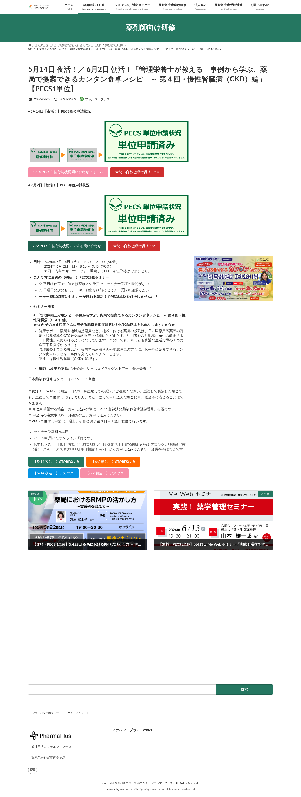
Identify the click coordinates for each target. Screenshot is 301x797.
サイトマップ (76, 713)
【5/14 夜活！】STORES (76, 444)
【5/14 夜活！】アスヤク (53, 473)
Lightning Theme (148, 789)
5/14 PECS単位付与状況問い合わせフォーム (68, 172)
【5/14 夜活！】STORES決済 (56, 462)
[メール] (32, 770)
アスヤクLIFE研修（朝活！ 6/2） (82, 449)
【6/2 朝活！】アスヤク (104, 473)
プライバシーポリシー (45, 713)
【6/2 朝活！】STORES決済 (113, 462)
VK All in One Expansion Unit (178, 789)
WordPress (126, 789)
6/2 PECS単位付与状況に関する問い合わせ (67, 246)
